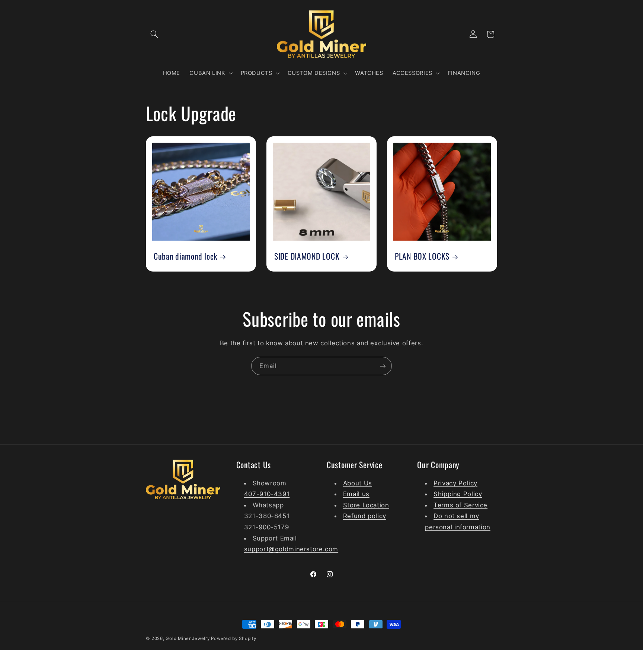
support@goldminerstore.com (291, 548)
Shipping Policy (458, 493)
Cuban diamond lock (185, 256)
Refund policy (364, 516)
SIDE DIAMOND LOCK (306, 256)
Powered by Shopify (233, 638)
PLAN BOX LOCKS (422, 256)
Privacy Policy (455, 482)
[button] (154, 34)
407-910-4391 (267, 493)
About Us (357, 482)
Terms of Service (460, 504)
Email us (356, 493)
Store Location (366, 504)
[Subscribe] (382, 366)
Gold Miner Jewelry (188, 638)
